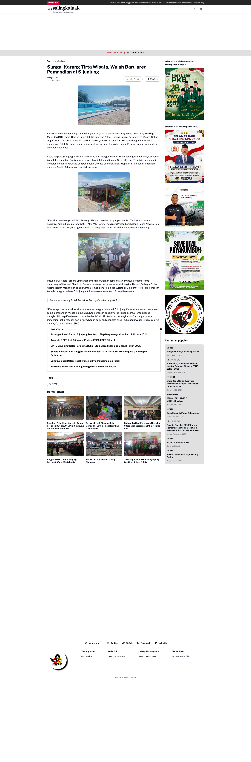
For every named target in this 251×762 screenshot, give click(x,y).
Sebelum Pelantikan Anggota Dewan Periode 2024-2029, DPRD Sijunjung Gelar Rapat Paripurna (99, 353)
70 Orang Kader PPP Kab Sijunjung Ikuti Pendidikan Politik (83, 366)
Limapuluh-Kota (174, 360)
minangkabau (172, 394)
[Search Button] (201, 9)
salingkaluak (66, 8)
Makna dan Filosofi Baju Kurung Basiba (182, 455)
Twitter (114, 643)
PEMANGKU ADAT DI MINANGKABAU (177, 399)
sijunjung (53, 384)
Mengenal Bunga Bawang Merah (183, 351)
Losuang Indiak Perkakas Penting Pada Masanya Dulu (89, 300)
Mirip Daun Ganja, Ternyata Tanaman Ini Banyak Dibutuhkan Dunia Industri (182, 384)
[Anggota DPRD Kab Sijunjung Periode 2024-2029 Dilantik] (65, 444)
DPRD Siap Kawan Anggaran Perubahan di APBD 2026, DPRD (116, 3)
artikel (170, 348)
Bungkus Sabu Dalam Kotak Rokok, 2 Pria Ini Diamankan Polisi (85, 360)
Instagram (94, 643)
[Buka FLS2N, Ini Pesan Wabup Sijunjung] (104, 444)
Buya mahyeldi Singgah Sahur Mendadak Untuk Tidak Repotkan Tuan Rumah (102, 426)
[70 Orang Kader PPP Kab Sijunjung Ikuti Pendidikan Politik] (142, 444)
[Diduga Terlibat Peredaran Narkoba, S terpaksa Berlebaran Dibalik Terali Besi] (142, 408)
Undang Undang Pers (147, 656)
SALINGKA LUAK (135, 52)
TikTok (129, 643)
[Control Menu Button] (195, 9)
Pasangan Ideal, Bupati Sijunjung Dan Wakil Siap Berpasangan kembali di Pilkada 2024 (99, 334)
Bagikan (154, 79)
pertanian (171, 377)
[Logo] (57, 660)
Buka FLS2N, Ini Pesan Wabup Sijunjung (101, 460)
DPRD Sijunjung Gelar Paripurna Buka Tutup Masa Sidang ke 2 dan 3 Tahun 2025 (96, 345)
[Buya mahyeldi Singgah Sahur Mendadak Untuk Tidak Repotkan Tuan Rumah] (104, 408)
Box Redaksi (86, 656)
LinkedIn (162, 643)
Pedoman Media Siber (181, 656)
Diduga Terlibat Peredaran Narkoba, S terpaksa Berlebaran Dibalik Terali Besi (142, 426)
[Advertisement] (125, 18)
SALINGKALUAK (129, 678)
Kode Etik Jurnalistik (116, 656)
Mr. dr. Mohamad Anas (178, 442)
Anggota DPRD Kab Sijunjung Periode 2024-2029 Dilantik (83, 340)
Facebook (145, 643)
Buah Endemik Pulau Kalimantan (183, 413)
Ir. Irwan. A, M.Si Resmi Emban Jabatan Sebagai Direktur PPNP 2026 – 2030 (182, 366)
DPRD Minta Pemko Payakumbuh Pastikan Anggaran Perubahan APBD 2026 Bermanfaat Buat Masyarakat (190, 3)
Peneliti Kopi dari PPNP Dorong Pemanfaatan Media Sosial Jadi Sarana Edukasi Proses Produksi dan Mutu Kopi (183, 428)
